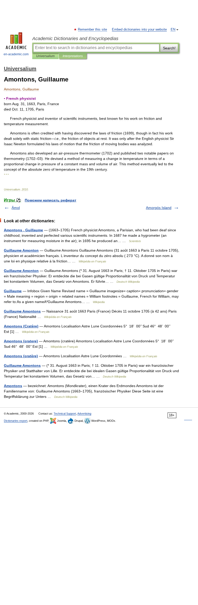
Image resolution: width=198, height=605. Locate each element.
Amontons (13, 386)
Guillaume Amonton (21, 250)
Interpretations (73, 56)
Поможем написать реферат (50, 200)
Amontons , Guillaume (23, 230)
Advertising (84, 413)
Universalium (45, 56)
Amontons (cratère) (21, 356)
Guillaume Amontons (22, 311)
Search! (169, 48)
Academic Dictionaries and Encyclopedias (75, 38)
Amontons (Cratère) (21, 326)
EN (173, 29)
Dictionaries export (15, 420)
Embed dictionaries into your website (139, 29)
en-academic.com (16, 54)
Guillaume (13, 291)
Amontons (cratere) (21, 341)
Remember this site (92, 29)
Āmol (16, 208)
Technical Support (65, 413)
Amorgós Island (158, 208)
